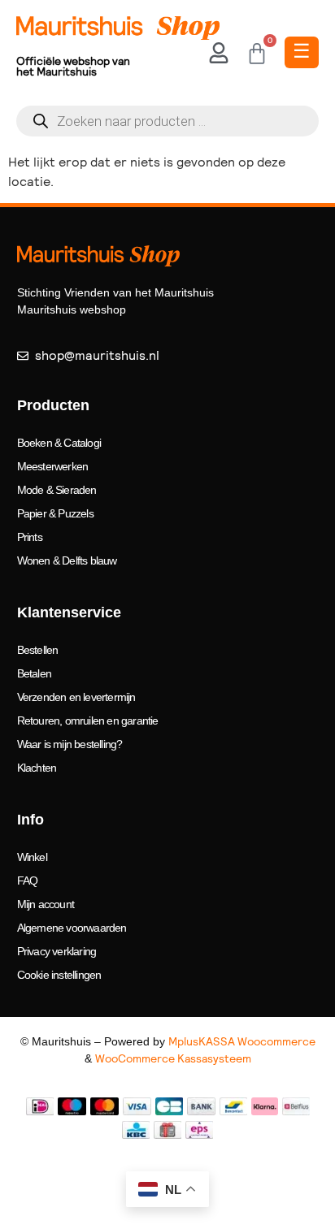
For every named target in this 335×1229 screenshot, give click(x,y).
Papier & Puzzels (55, 513)
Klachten (37, 767)
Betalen (34, 673)
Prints (29, 536)
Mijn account (45, 904)
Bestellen (38, 649)
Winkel (32, 856)
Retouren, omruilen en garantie (88, 720)
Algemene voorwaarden (72, 927)
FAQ (27, 880)
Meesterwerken (53, 466)
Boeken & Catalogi (59, 442)
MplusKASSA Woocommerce (241, 1041)
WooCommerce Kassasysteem (173, 1058)
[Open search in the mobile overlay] (167, 121)
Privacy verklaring (57, 951)
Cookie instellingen (59, 974)
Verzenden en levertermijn (76, 696)
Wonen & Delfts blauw (67, 560)
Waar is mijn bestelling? (70, 744)
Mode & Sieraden (57, 489)
